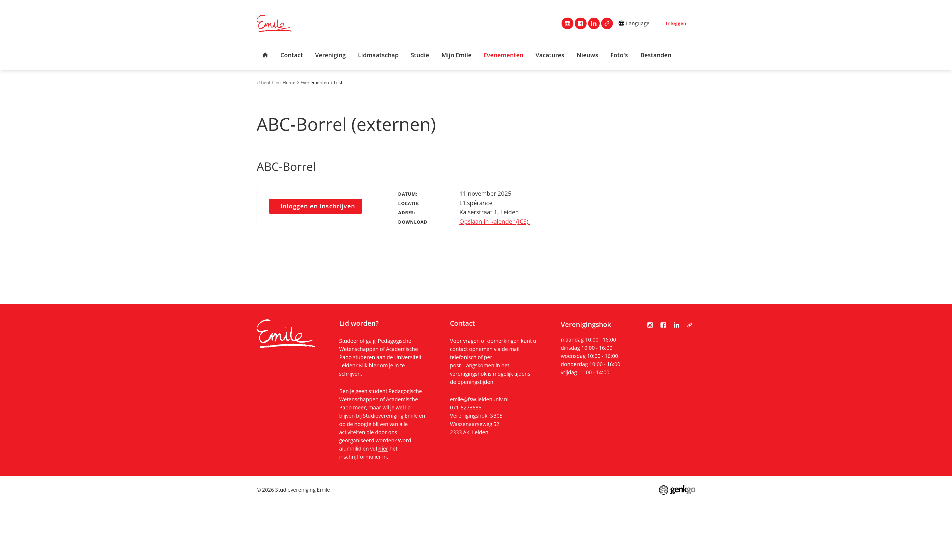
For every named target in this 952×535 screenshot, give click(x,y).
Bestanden (655, 55)
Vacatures (550, 55)
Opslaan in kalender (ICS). (494, 221)
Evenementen (503, 55)
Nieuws (587, 55)
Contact (291, 55)
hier (374, 365)
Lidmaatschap (378, 55)
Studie (420, 55)
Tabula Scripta (607, 23)
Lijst (338, 82)
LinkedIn (594, 23)
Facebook (580, 23)
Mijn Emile (457, 55)
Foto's (619, 55)
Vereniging (330, 55)
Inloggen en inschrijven (318, 206)
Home (265, 55)
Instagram (567, 23)
